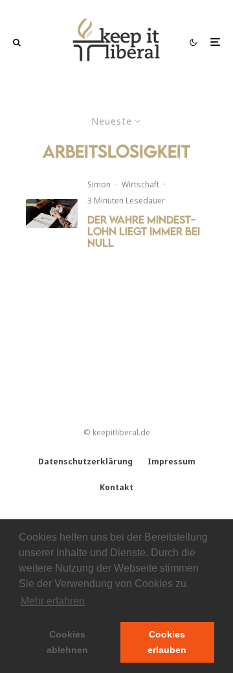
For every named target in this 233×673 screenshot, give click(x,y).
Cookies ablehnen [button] (67, 642)
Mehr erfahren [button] (53, 600)
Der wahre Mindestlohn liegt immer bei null (143, 231)
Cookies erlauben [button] (167, 642)
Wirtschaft (140, 184)
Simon (99, 184)
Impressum (171, 461)
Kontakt (116, 487)
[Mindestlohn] (52, 213)
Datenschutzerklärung (85, 461)
